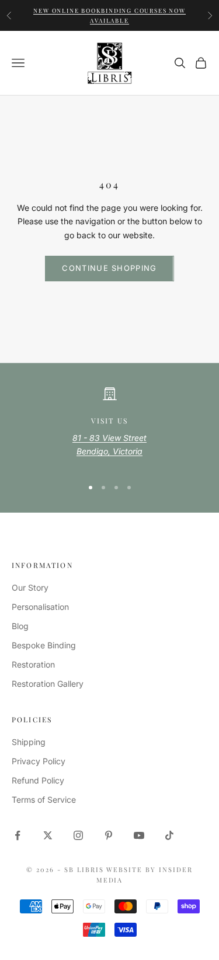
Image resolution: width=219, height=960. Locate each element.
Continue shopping (109, 268)
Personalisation (40, 607)
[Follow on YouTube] (139, 835)
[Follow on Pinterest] (108, 835)
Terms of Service (44, 799)
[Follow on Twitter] (48, 835)
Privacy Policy (38, 761)
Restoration (33, 664)
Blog (20, 626)
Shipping (29, 742)
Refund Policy (38, 780)
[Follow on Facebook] (17, 835)
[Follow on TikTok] (169, 835)
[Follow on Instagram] (78, 835)
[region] (109, 427)
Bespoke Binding (44, 645)
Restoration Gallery (48, 684)
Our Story (30, 587)
